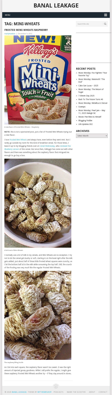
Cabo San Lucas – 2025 (88, 86)
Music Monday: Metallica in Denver (92, 103)
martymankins (9, 34)
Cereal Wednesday (47, 146)
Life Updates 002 (85, 124)
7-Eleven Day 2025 (86, 96)
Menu (7, 15)
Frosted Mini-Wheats (18, 140)
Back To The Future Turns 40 (90, 99)
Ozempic (82, 107)
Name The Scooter (76, 392)
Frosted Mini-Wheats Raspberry (26, 29)
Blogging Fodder (85, 120)
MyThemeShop (44, 392)
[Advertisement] (92, 47)
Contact (103, 392)
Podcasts (58, 392)
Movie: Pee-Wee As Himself (89, 117)
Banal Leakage (56, 5)
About (92, 392)
